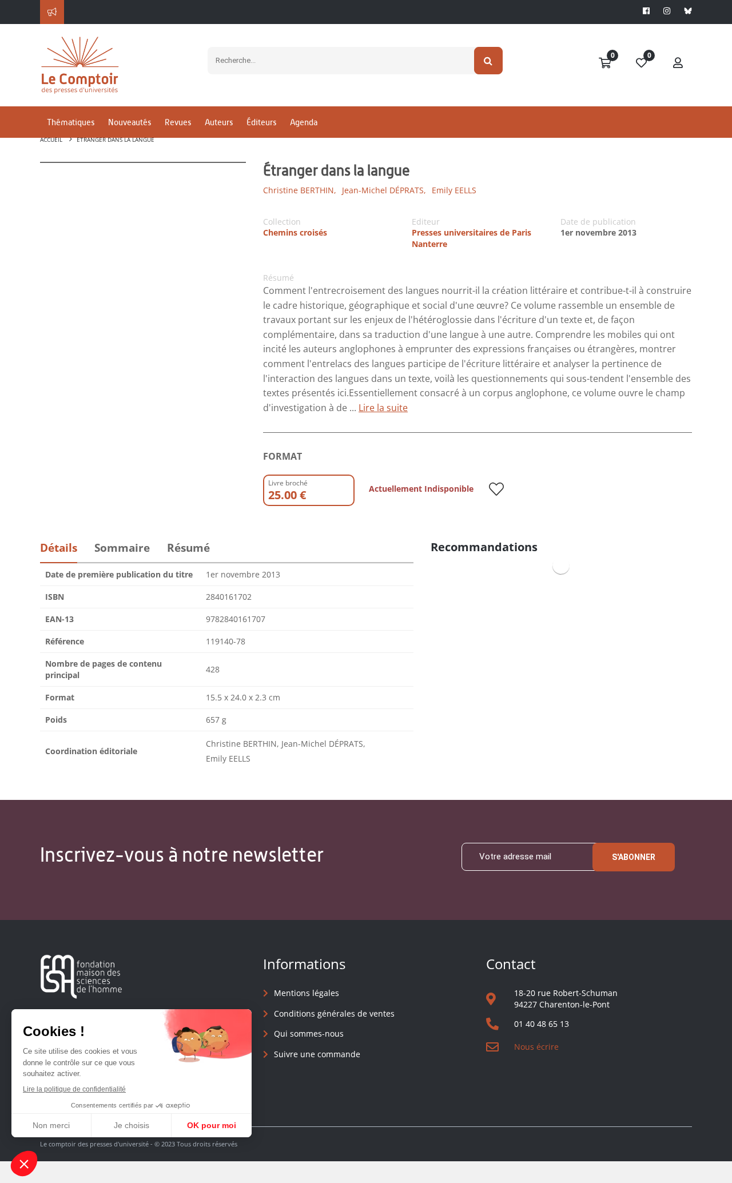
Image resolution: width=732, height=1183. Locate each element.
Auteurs (219, 122)
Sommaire (122, 547)
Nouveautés (129, 122)
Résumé (188, 547)
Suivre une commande (317, 1054)
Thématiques (70, 122)
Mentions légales (306, 992)
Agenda (303, 122)
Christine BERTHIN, (299, 190)
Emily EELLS (454, 190)
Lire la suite (383, 407)
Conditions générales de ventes (334, 1013)
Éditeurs (261, 122)
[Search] (488, 60)
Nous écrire (536, 1046)
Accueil (51, 140)
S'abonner (633, 857)
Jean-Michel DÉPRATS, (384, 190)
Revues (178, 122)
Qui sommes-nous (309, 1033)
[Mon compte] (678, 63)
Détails (58, 547)
